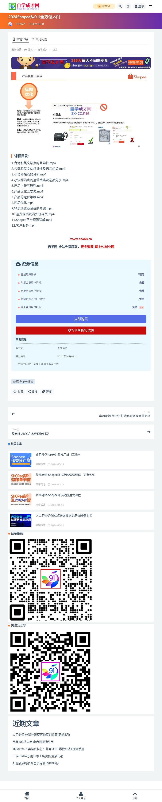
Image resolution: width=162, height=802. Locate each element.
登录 (141, 6)
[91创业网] (10, 24)
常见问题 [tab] (41, 39)
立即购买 (81, 319)
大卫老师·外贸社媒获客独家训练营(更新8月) (64, 515)
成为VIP (106, 6)
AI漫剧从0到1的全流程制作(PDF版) (35, 763)
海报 (34, 391)
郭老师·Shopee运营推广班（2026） (59, 454)
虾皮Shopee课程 (23, 381)
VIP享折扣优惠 (83, 330)
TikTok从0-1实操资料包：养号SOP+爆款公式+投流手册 (48, 749)
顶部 (135, 798)
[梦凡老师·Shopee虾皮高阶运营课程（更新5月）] (20, 479)
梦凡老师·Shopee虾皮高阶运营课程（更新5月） (66, 475)
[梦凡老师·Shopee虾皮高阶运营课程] (20, 499)
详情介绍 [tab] (22, 39)
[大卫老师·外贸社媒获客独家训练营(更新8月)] (20, 520)
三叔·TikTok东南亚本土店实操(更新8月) (37, 756)
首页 (30, 50)
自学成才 (21, 24)
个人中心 (81, 798)
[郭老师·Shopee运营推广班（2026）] (20, 460)
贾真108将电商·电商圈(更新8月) (33, 742)
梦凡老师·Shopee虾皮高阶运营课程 (58, 495)
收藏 (20, 391)
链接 (48, 391)
